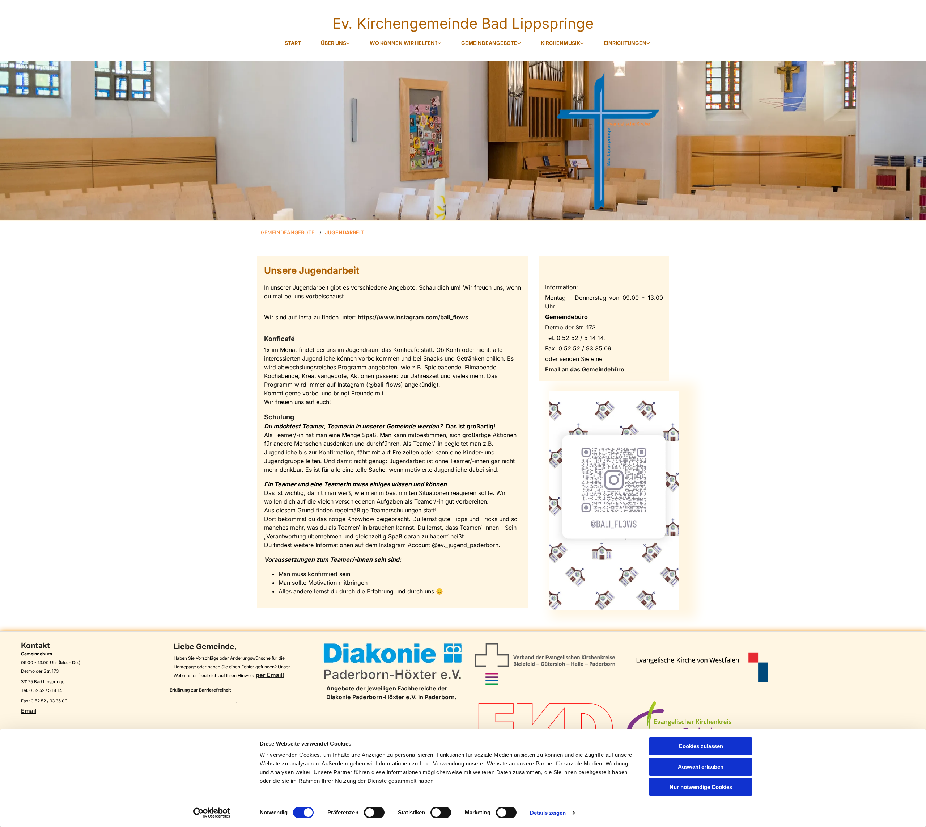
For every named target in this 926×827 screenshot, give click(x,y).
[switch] (374, 812)
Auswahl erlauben (700, 767)
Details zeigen (548, 813)
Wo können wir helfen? (404, 43)
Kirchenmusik (560, 43)
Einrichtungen (625, 43)
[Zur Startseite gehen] (463, 140)
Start (293, 43)
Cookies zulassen (701, 746)
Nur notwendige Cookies (701, 787)
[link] (331, 43)
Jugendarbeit (344, 232)
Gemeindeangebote (489, 43)
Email (28, 710)
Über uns (333, 43)
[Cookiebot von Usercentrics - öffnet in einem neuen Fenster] (211, 812)
